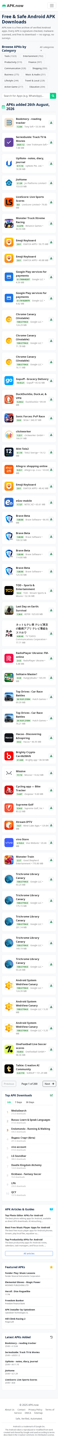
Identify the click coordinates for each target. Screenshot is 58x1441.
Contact (21, 1409)
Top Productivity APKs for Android (24, 1239)
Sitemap (38, 1412)
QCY (13, 1192)
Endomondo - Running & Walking (30, 1128)
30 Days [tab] (30, 1102)
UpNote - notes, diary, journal (21, 1361)
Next (48, 1084)
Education (37, 86)
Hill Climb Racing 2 (15, 1318)
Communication (15, 68)
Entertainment (33, 56)
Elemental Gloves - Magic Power (23, 1282)
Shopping (39, 68)
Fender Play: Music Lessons (20, 1273)
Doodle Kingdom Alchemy (26, 1165)
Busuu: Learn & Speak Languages (30, 1119)
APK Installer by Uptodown (20, 1309)
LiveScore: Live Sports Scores (21, 1379)
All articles (29, 1253)
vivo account (18, 1147)
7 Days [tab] (18, 1102)
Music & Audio (35, 74)
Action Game (13, 86)
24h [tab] (9, 1102)
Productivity (13, 62)
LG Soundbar (18, 1156)
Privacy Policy (35, 1409)
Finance (35, 62)
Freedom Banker (14, 1300)
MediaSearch (18, 1110)
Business (11, 74)
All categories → (47, 49)
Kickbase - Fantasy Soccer (26, 1174)
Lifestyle (11, 80)
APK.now (15, 5)
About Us (9, 1409)
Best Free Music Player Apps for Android (27, 1227)
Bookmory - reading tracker (20, 1343)
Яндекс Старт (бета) (23, 1137)
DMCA (28, 1412)
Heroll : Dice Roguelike (17, 1291)
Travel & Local (35, 80)
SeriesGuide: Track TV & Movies (22, 1352)
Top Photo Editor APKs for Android (24, 1215)
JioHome (10, 1370)
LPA (13, 1183)
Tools (10, 56)
